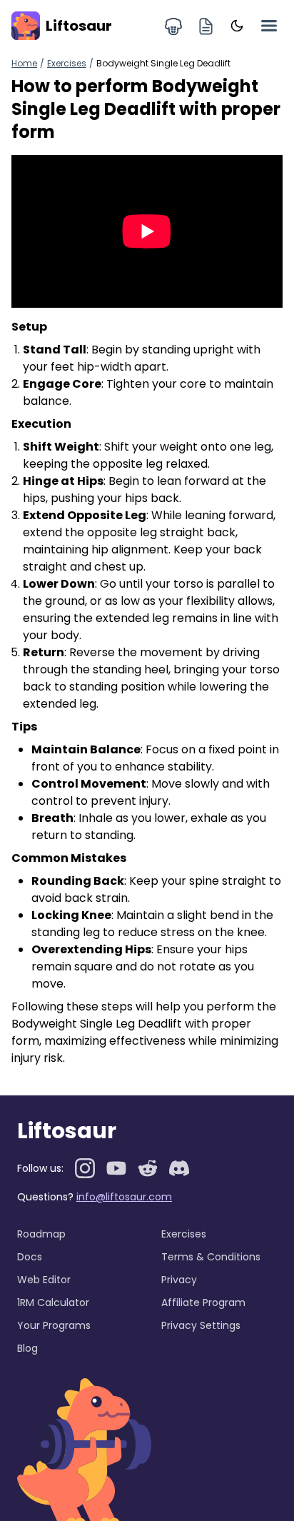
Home (24, 63)
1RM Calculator (53, 1302)
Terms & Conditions (210, 1257)
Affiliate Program (203, 1302)
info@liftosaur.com (124, 1197)
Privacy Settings (200, 1325)
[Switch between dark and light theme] (237, 26)
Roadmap (41, 1234)
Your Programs (54, 1325)
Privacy (179, 1279)
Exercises (66, 63)
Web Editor (44, 1279)
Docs (29, 1257)
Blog (27, 1348)
